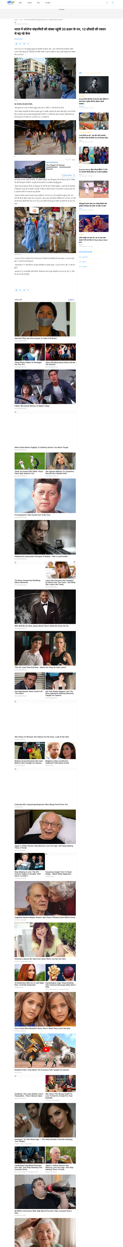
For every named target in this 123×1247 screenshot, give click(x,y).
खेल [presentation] (80, 200)
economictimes (17, 254)
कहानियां (30, 3)
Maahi (80, 140)
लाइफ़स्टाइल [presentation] (82, 96)
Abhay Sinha (18, 39)
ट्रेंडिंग (20, 3)
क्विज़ (38, 3)
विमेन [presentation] (80, 166)
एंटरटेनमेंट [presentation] (81, 234)
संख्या (35, 114)
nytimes (16, 100)
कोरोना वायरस (31, 49)
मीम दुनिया (48, 3)
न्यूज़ (21, 20)
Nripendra (81, 106)
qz (14, 156)
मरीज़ (35, 108)
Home (16, 20)
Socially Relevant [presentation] (85, 132)
